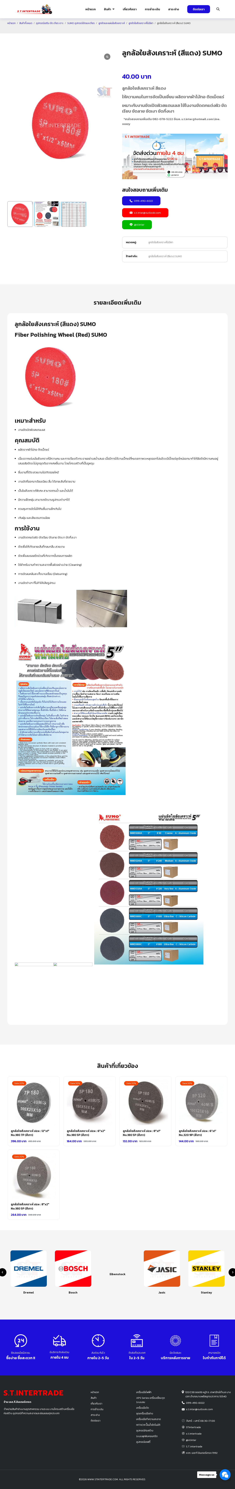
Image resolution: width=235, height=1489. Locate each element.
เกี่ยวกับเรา (130, 9)
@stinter (139, 224)
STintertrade (193, 1427)
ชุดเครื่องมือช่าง (144, 1413)
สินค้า (107, 9)
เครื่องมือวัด (142, 1408)
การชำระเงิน (152, 9)
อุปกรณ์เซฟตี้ (143, 1442)
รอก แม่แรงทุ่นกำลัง (136, 30)
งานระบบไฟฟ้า (30, 30)
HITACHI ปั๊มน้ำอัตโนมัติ (148, 1425)
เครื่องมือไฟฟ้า (143, 1392)
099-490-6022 (143, 201)
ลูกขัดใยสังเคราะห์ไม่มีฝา (160, 242)
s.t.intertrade (194, 1434)
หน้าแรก (90, 9)
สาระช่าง (173, 9)
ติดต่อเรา (199, 9)
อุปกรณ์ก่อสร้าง (207, 30)
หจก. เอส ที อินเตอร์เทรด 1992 (202, 1453)
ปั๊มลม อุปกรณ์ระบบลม (101, 30)
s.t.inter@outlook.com (147, 213)
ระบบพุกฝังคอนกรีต (169, 30)
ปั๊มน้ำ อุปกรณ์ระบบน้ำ (65, 30)
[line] (229, 1479)
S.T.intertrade (194, 1446)
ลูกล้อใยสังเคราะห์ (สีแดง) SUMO (165, 256)
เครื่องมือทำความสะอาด (148, 1419)
